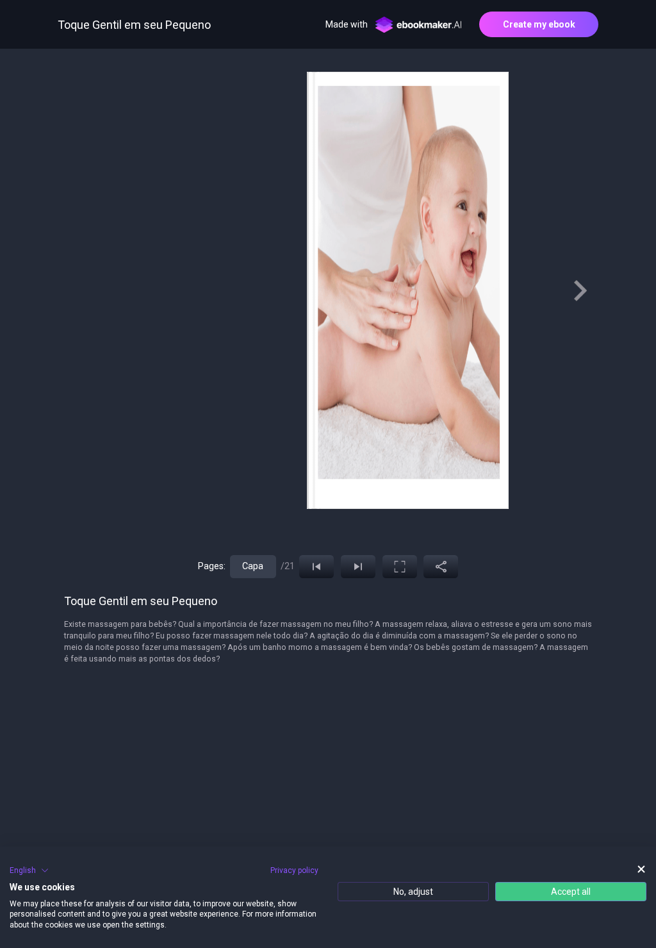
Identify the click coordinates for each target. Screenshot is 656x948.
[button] (29, 870)
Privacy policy (294, 870)
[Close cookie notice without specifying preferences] (641, 869)
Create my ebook (539, 24)
